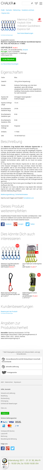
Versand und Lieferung (8, 393)
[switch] (4, 467)
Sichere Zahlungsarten (9, 418)
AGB (2, 382)
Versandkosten (21, 354)
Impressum (17, 382)
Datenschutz (9, 382)
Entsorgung (4, 401)
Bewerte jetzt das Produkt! (9, 311)
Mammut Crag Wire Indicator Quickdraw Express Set (10, 265)
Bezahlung (4, 396)
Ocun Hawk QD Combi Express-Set (32, 265)
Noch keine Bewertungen (25, 33)
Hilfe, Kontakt (5, 389)
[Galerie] (8, 32)
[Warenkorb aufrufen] (36, 3)
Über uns (4, 408)
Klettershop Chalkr (8, 4)
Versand (25, 50)
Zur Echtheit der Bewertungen (7, 35)
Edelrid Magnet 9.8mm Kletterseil (29, 295)
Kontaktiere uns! (28, 198)
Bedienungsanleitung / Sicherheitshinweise (14, 194)
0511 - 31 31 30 (27, 460)
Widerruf (5, 413)
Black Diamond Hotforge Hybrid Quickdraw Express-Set (10, 294)
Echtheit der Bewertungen (9, 403)
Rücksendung (5, 398)
